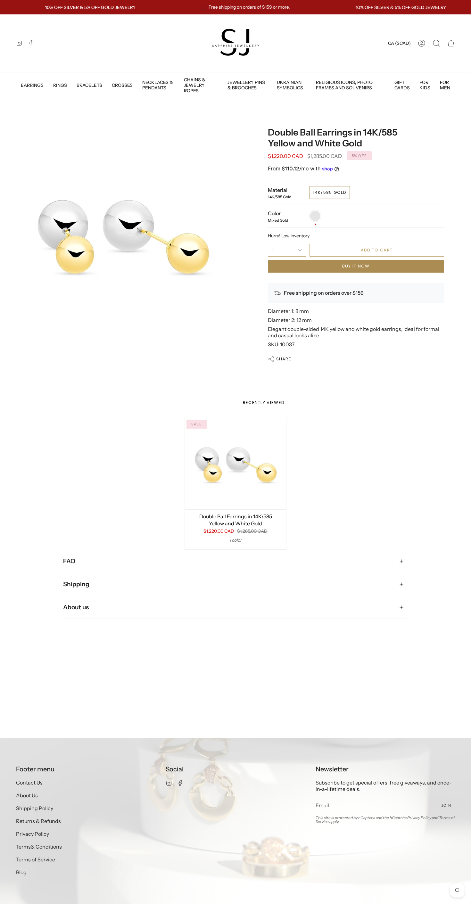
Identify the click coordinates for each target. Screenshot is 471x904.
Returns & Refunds (38, 821)
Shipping (76, 584)
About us (76, 607)
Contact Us (29, 782)
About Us (27, 795)
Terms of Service (35, 859)
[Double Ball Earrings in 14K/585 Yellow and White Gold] (235, 463)
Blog (21, 872)
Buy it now (356, 266)
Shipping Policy (34, 808)
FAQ (69, 561)
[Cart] (451, 43)
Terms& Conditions (39, 846)
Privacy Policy (32, 834)
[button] (436, 43)
